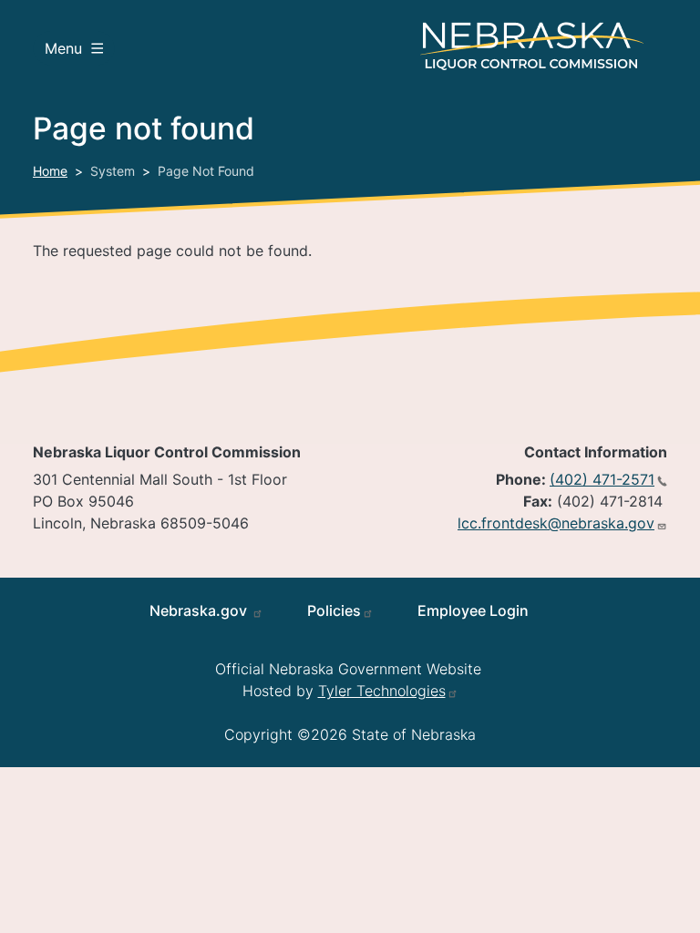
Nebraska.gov (200, 610)
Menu (63, 48)
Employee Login (473, 610)
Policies (334, 610)
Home (50, 171)
